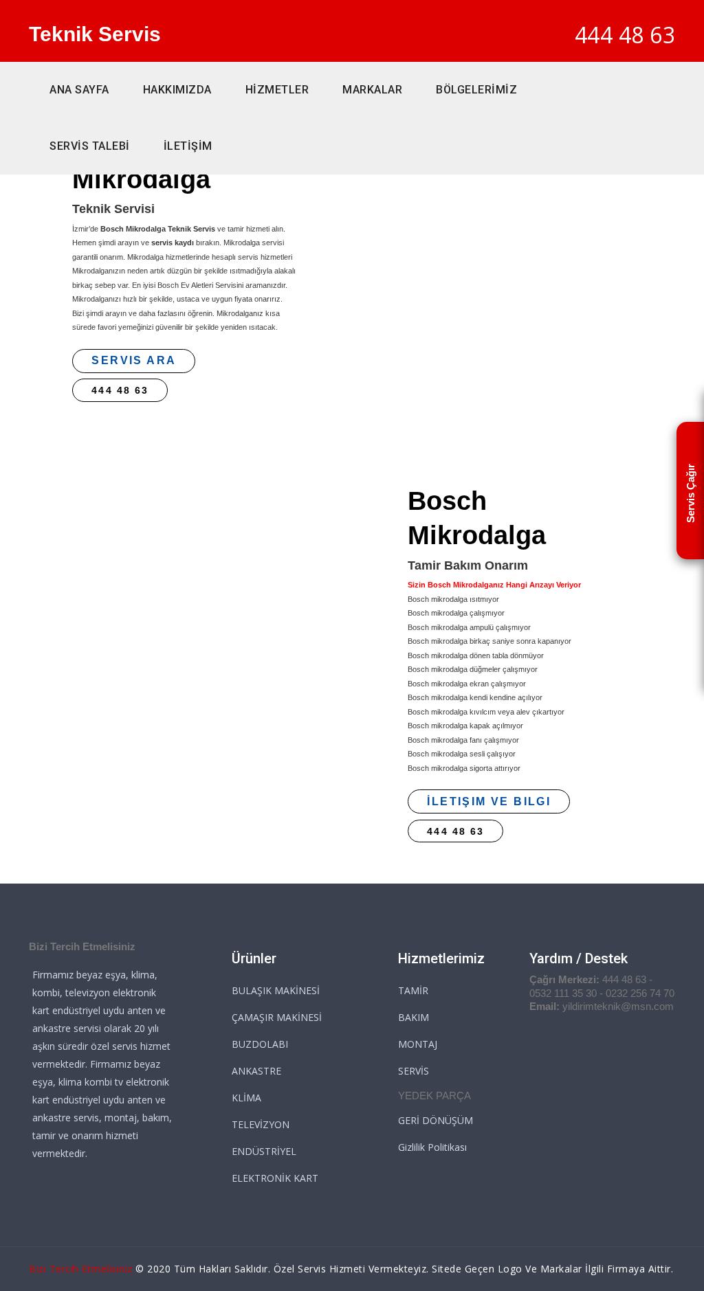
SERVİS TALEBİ (90, 146)
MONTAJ (417, 1044)
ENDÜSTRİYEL (264, 1151)
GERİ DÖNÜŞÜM (435, 1120)
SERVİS (413, 1070)
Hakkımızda (177, 89)
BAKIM (413, 1017)
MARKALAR (372, 89)
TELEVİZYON (260, 1124)
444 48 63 (625, 34)
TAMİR (413, 990)
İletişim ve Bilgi (489, 801)
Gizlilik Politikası (432, 1147)
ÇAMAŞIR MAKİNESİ (277, 1017)
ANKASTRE (256, 1070)
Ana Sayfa (79, 89)
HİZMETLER (277, 89)
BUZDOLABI (260, 1044)
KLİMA (246, 1097)
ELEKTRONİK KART (275, 1178)
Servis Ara (133, 360)
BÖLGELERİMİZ (476, 89)
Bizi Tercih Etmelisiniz (81, 1268)
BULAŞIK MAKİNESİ (276, 990)
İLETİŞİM (188, 146)
